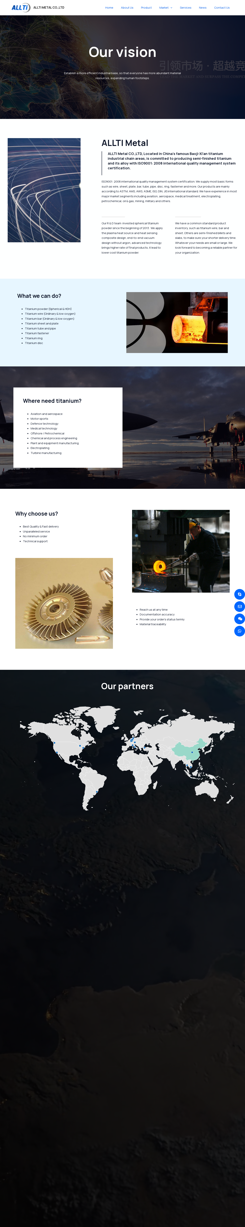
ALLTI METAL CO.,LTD (48, 7)
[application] (170, 8)
